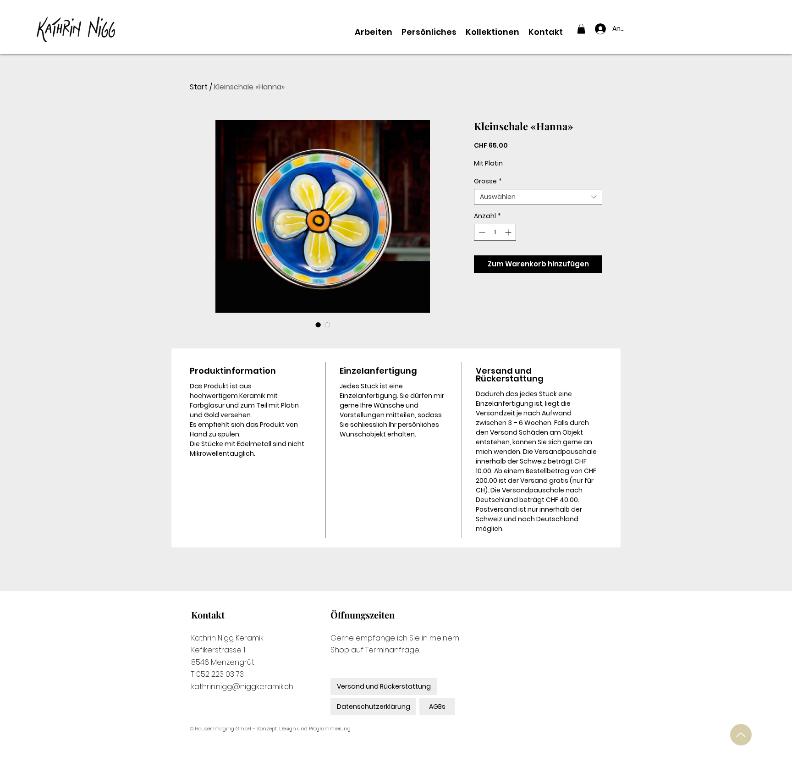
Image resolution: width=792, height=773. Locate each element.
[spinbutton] (495, 232)
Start (199, 87)
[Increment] (509, 232)
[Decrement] (481, 232)
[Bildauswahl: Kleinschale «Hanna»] (318, 324)
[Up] (741, 734)
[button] (581, 29)
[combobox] (538, 197)
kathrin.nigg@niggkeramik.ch (242, 686)
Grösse (488, 181)
